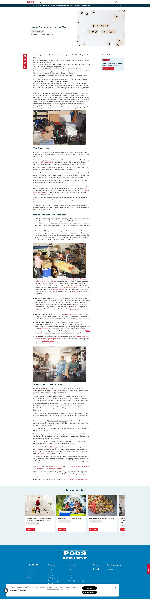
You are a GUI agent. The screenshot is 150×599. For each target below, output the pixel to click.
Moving (50, 569)
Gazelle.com (67, 287)
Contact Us (31, 575)
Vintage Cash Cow (58, 289)
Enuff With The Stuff (46, 162)
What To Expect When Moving (76, 581)
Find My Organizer (48, 341)
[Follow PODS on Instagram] (97, 569)
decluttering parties (68, 314)
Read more (31, 529)
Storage (50, 572)
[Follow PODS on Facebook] (94, 569)
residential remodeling (44, 453)
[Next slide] (78, 540)
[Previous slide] (72, 540)
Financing (50, 575)
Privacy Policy (13, 590)
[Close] (115, 587)
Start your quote (108, 68)
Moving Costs (72, 572)
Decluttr (42, 285)
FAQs (70, 569)
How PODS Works (32, 569)
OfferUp (53, 281)
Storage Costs (72, 575)
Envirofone (78, 287)
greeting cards (75, 309)
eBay (45, 281)
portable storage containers (56, 447)
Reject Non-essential (89, 592)
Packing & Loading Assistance (55, 581)
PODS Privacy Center (53, 589)
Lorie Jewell (35, 34)
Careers (30, 572)
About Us (30, 578)
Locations (71, 578)
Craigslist (76, 279)
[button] (6, 590)
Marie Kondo (44, 329)
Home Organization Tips (37, 31)
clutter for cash (66, 279)
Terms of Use (22, 590)
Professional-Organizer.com (57, 421)
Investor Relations (32, 581)
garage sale (78, 291)
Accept (89, 588)
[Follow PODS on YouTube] (101, 569)
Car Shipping (51, 578)
